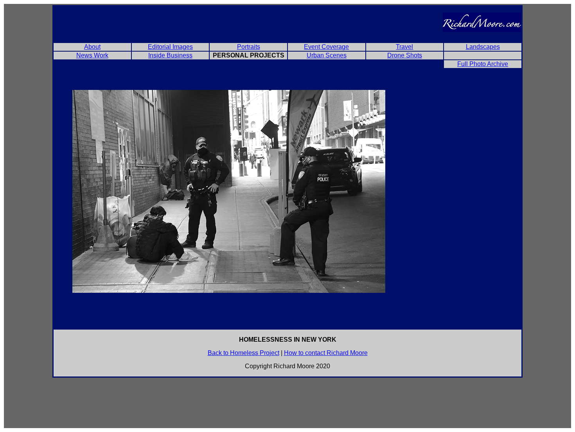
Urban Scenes (327, 55)
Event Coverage (326, 46)
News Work (92, 55)
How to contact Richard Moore (326, 353)
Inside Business (170, 55)
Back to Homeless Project (243, 353)
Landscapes (483, 46)
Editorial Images (170, 46)
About (92, 46)
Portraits (248, 46)
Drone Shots (404, 55)
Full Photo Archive (482, 64)
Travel (404, 46)
